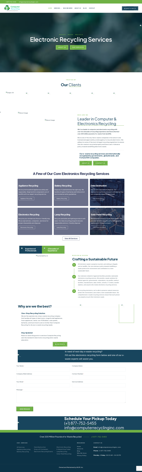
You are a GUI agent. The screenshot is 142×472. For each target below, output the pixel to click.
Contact (92, 8)
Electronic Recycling (64, 447)
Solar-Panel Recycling (64, 454)
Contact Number (78, 374)
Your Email (20, 382)
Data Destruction (40, 447)
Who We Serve (67, 8)
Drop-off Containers (41, 449)
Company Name (77, 366)
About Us (78, 8)
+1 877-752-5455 (99, 437)
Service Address (77, 382)
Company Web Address (24, 374)
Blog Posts (60, 344)
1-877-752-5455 (11, 2)
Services (57, 8)
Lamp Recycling (62, 451)
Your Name (20, 366)
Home (50, 8)
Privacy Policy (81, 455)
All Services (21, 447)
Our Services (78, 47)
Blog (85, 8)
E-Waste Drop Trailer (64, 449)
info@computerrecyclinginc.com (28, 2)
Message (19, 390)
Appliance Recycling (23, 449)
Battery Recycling (23, 451)
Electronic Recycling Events (43, 451)
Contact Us (100, 163)
